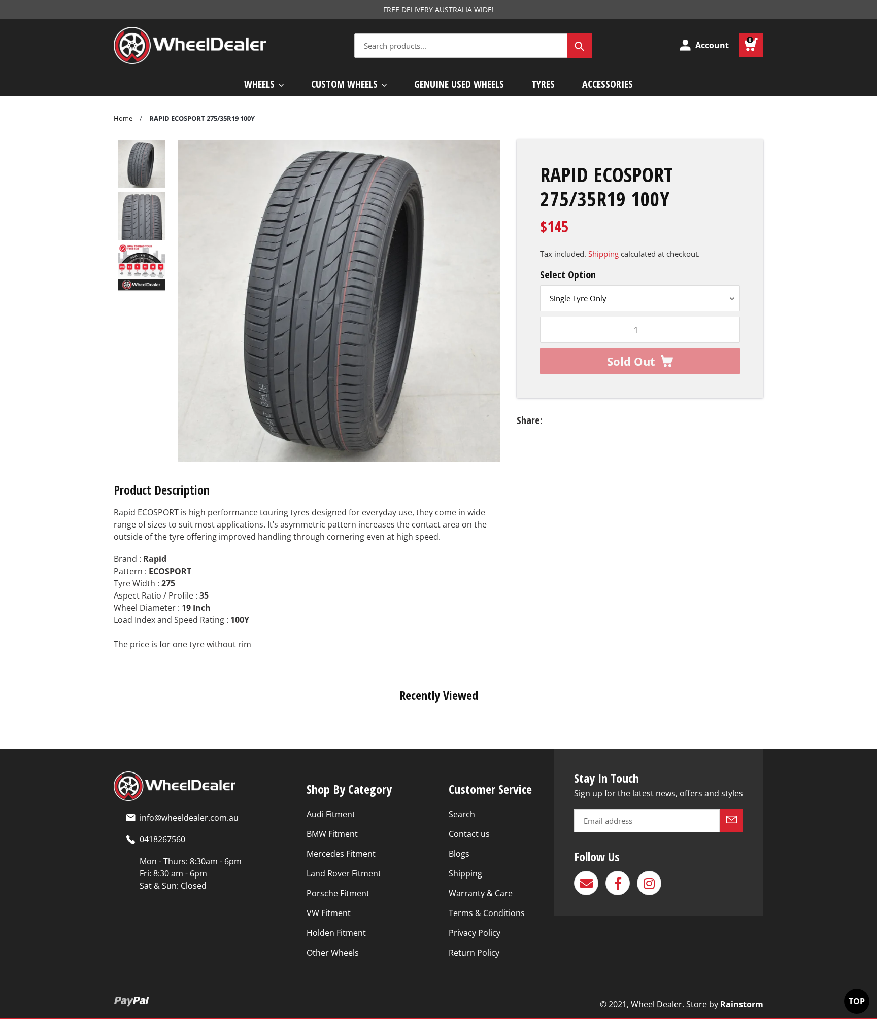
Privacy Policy (474, 932)
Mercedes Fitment (341, 853)
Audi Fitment (331, 814)
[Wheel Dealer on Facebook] (617, 883)
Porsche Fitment (338, 893)
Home (123, 118)
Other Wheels (333, 952)
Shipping (603, 254)
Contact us (469, 833)
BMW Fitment (332, 833)
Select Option (568, 275)
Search (462, 814)
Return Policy (474, 952)
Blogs (459, 853)
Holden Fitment (336, 932)
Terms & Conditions (487, 913)
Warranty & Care (481, 893)
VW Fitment (329, 913)
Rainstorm (741, 1004)
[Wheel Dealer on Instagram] (649, 883)
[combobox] (473, 45)
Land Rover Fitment (344, 873)
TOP (857, 1001)
